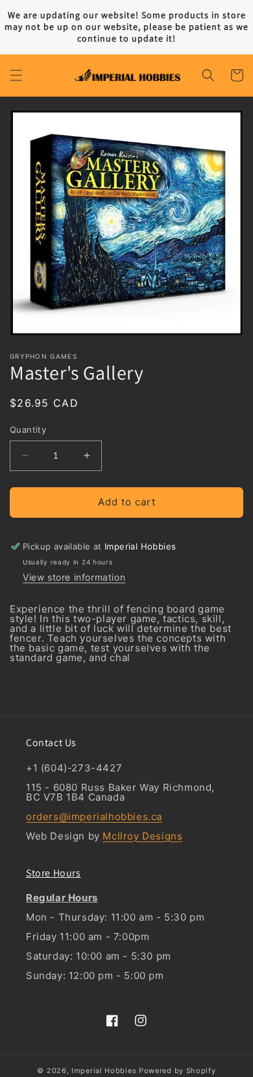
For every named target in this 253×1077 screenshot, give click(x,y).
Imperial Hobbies (103, 1070)
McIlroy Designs (142, 836)
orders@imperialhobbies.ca (94, 816)
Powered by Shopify (177, 1070)
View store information (74, 577)
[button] (16, 75)
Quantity (28, 429)
